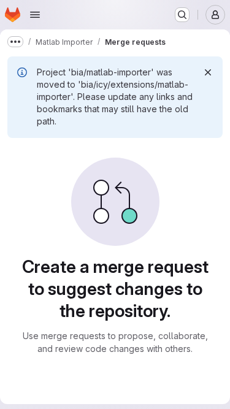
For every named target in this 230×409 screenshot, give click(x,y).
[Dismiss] (208, 72)
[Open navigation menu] (35, 15)
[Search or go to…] (182, 14)
